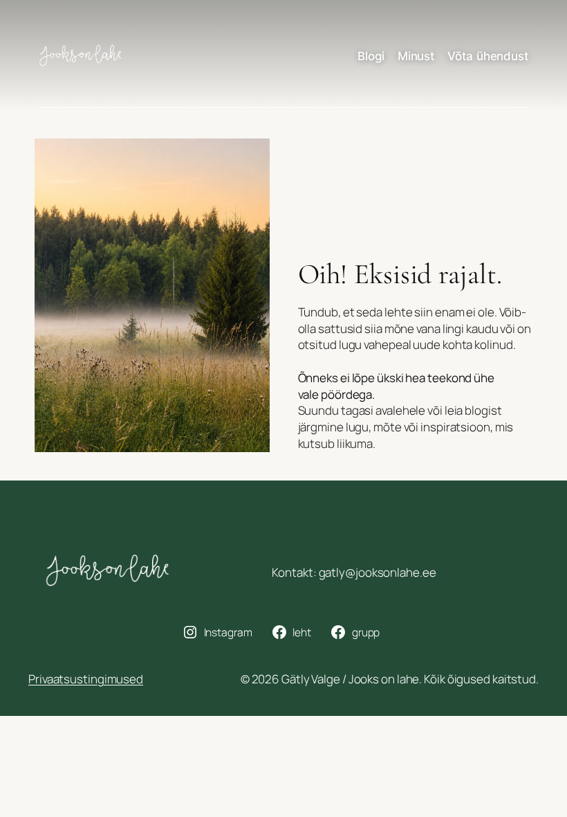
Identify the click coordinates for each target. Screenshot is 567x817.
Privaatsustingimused (85, 679)
